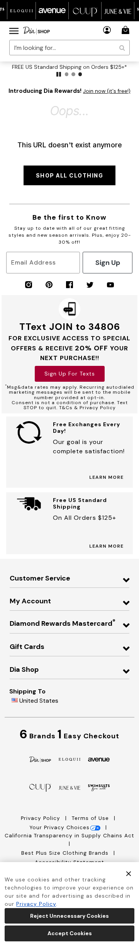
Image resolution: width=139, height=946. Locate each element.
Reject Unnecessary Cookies (69, 915)
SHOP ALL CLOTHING (69, 175)
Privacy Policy (41, 818)
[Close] (128, 873)
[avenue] (99, 759)
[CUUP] (40, 787)
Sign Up (107, 262)
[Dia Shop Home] (36, 30)
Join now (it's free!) (107, 91)
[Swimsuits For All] (99, 787)
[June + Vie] (69, 787)
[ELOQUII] (69, 759)
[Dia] (40, 759)
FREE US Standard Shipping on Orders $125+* (69, 66)
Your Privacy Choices (59, 827)
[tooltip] (21, 10)
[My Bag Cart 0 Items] (126, 30)
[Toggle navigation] (14, 30)
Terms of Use (91, 818)
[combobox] (69, 47)
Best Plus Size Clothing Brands (65, 853)
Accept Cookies (69, 933)
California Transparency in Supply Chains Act (69, 835)
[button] (107, 30)
